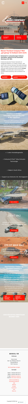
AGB (14, 383)
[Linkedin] (17, 353)
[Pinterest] (14, 353)
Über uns (14, 391)
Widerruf (14, 384)
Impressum (14, 387)
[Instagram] (10, 353)
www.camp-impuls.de (16, 377)
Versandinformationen (14, 381)
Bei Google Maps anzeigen (14, 367)
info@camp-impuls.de (16, 376)
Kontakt (14, 386)
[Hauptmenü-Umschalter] (23, 3)
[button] (26, 3)
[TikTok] (16, 353)
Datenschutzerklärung (14, 379)
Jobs (14, 389)
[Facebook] (12, 353)
